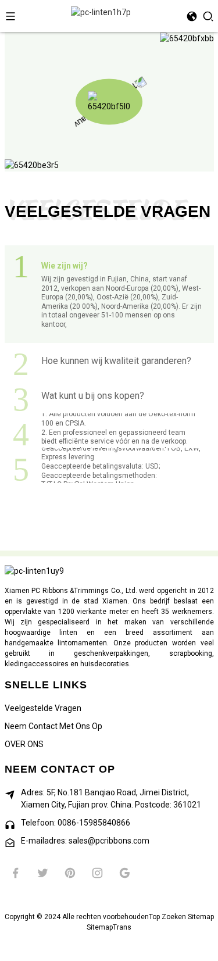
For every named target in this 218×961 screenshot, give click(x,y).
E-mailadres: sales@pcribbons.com (85, 840)
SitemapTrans (109, 927)
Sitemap (201, 917)
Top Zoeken (167, 917)
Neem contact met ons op (53, 726)
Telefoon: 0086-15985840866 (75, 822)
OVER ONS (24, 744)
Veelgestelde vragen (43, 708)
